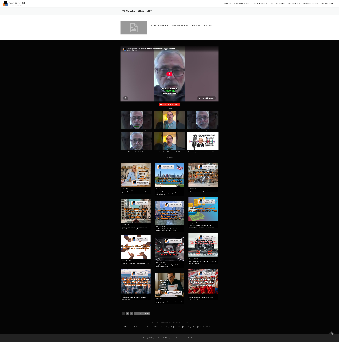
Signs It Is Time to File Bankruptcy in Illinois (199, 191)
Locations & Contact (328, 3)
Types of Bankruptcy (260, 3)
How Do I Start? (294, 3)
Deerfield (154, 327)
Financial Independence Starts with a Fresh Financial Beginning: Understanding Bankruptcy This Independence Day (168, 192)
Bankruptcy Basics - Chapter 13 (160, 22)
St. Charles (201, 327)
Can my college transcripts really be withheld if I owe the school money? (181, 25)
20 (140, 313)
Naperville (169, 327)
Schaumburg (187, 327)
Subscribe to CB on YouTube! (170, 104)
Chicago (138, 327)
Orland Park (178, 327)
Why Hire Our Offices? (241, 3)
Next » (147, 313)
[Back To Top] (331, 334)
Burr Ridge (146, 327)
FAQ (272, 3)
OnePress (179, 338)
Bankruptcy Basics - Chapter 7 (182, 22)
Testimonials (281, 3)
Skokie (195, 327)
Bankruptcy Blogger (310, 3)
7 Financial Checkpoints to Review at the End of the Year (136, 263)
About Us (227, 3)
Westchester (210, 327)
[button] (171, 109)
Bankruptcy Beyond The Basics (203, 22)
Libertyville (161, 327)
